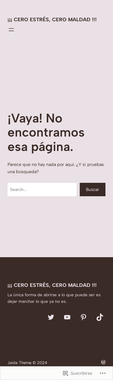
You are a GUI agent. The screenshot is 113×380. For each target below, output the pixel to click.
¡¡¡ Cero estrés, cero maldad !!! (52, 19)
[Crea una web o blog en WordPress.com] (103, 362)
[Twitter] (50, 317)
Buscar (92, 189)
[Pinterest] (83, 317)
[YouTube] (67, 317)
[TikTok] (99, 317)
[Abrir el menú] (11, 29)
